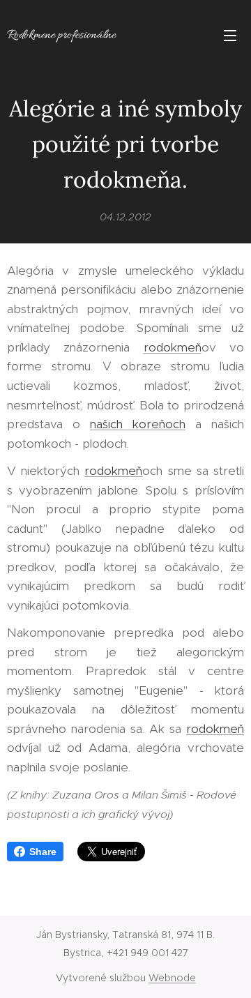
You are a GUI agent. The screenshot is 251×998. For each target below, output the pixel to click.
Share (42, 851)
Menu (230, 35)
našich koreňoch (137, 424)
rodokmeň (172, 347)
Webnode (172, 977)
